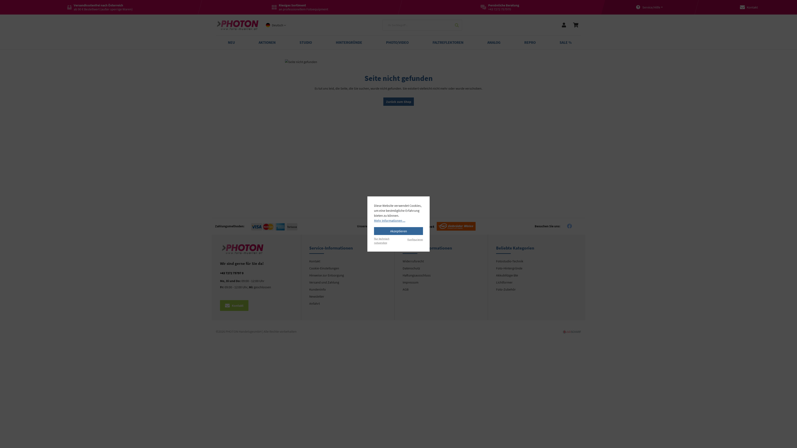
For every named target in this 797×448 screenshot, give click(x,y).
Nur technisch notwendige (381, 240)
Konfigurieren (415, 239)
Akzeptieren (398, 231)
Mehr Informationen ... (389, 220)
